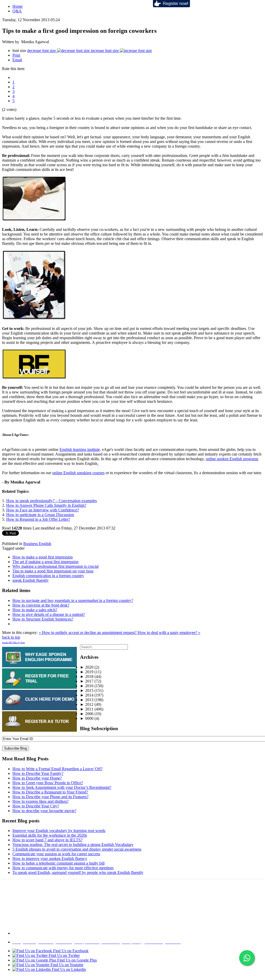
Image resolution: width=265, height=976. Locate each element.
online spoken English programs (232, 459)
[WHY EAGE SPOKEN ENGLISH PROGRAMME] (39, 666)
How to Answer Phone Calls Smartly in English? (46, 505)
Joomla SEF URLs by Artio (13, 642)
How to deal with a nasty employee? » (169, 632)
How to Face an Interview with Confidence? (42, 510)
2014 (86, 695)
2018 (86, 676)
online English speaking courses (78, 473)
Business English (37, 543)
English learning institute (80, 449)
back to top (11, 637)
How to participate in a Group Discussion (40, 514)
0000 (86, 718)
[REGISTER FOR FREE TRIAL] (39, 687)
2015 (86, 690)
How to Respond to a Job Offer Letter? (38, 519)
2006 (86, 714)
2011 (86, 709)
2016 (86, 686)
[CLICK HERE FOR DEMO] (39, 709)
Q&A (17, 11)
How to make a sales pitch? (34, 610)
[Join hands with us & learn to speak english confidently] (171, 6)
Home (17, 6)
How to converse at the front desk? (40, 605)
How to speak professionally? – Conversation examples (51, 500)
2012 (86, 704)
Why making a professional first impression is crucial (55, 566)
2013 (86, 700)
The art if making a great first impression (45, 561)
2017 (86, 681)
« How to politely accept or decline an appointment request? (88, 632)
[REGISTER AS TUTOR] (39, 730)
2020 (86, 667)
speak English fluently (30, 580)
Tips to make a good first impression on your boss (52, 571)
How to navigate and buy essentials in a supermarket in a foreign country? (72, 600)
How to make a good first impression (42, 557)
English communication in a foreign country (48, 575)
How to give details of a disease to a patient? (48, 614)
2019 (86, 672)
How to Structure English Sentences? (42, 619)
